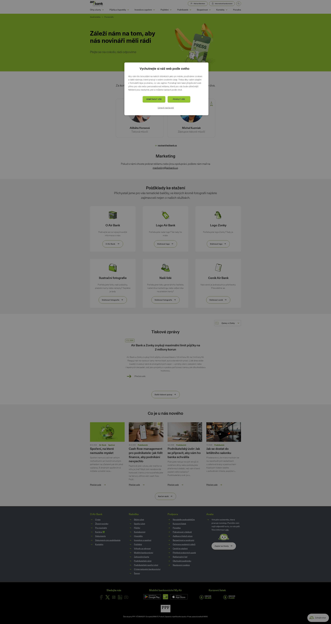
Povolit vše (179, 99)
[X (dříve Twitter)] (107, 597)
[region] (166, 88)
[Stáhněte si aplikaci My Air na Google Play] (152, 596)
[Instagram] (114, 597)
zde (227, 530)
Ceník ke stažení (180, 548)
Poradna (237, 10)
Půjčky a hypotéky (118, 10)
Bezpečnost (202, 10)
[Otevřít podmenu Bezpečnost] (209, 10)
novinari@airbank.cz (167, 145)
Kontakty (220, 10)
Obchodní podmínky (182, 561)
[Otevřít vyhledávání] (238, 3)
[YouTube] (126, 597)
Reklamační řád (180, 557)
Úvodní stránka (95, 17)
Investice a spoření (143, 10)
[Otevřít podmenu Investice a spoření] (154, 10)
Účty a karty (95, 10)
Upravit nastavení (166, 108)
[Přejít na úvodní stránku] (96, 3)
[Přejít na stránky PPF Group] (165, 608)
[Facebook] (101, 597)
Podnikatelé (182, 10)
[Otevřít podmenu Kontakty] (226, 10)
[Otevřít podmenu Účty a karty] (102, 10)
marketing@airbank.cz (165, 167)
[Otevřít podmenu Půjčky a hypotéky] (128, 10)
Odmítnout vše (154, 99)
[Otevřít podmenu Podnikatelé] (190, 10)
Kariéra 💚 (100, 532)
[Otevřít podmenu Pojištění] (170, 10)
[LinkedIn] (120, 597)
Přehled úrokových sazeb (184, 552)
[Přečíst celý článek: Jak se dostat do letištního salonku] (223, 433)
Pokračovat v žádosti (182, 532)
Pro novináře (109, 17)
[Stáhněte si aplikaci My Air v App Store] (179, 596)
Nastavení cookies (181, 565)
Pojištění (165, 10)
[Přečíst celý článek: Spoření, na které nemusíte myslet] (107, 433)
